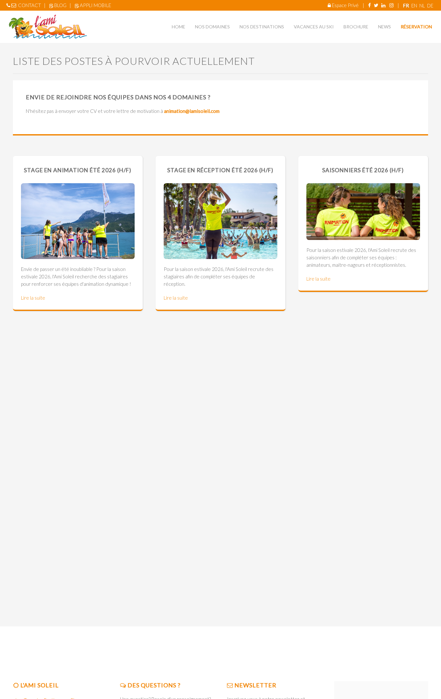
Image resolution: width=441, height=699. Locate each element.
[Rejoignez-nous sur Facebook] (369, 5)
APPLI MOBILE (95, 5)
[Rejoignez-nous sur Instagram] (391, 5)
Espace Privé (345, 5)
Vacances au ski (314, 26)
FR (406, 5)
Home (178, 26)
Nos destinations (262, 26)
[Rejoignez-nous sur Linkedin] (383, 5)
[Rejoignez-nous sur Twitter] (376, 5)
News (384, 26)
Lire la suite (33, 298)
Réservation (416, 26)
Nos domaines (212, 26)
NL (422, 5)
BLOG (60, 5)
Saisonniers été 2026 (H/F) (363, 170)
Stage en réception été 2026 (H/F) (220, 170)
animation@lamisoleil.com (192, 111)
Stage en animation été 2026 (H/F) (77, 170)
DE (430, 5)
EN (414, 5)
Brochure (356, 26)
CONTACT (29, 5)
